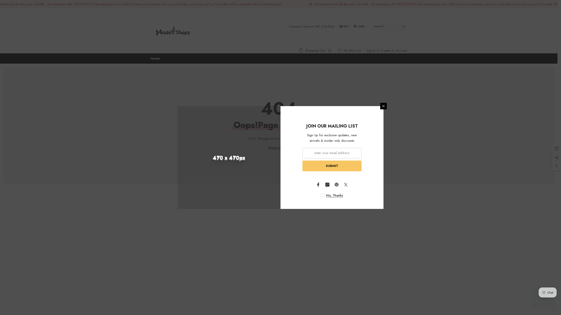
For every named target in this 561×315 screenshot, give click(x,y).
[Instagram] (327, 184)
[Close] (383, 106)
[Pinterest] (336, 184)
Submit (332, 165)
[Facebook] (318, 184)
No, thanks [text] (334, 195)
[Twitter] (345, 184)
